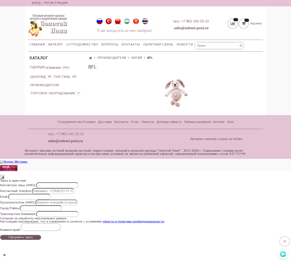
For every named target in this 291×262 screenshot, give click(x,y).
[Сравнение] (233, 23)
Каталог (55, 44)
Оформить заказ (20, 237)
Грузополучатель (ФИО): (17, 202)
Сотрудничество (82, 44)
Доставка (105, 122)
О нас (135, 122)
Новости (185, 44)
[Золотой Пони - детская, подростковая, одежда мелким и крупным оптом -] (47, 24)
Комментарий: (10, 230)
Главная (37, 44)
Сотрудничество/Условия (76, 122)
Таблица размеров (197, 122)
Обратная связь (158, 44)
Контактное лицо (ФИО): (18, 185)
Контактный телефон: (16, 191)
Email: (4, 196)
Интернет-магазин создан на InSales (216, 139)
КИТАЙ (136, 58)
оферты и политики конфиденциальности (133, 221)
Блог (230, 122)
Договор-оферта (169, 122)
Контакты (131, 44)
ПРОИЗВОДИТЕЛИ (111, 58)
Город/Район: (10, 208)
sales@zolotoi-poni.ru (191, 28)
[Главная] (90, 58)
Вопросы (109, 44)
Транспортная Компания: (18, 214)
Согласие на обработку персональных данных (33, 218)
